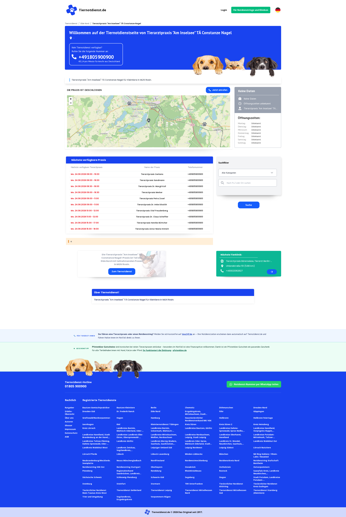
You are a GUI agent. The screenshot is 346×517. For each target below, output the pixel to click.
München (223, 454)
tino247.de (187, 334)
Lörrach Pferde (89, 454)
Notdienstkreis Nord (229, 460)
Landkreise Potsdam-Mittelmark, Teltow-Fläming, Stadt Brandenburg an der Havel (267, 438)
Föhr (221, 411)
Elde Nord (85, 23)
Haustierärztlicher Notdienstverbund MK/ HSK (198, 419)
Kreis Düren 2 (225, 424)
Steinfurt (121, 483)
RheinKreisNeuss (193, 470)
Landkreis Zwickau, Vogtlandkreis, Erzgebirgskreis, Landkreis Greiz (130, 451)
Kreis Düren (190, 424)
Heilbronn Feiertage (263, 418)
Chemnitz (189, 407)
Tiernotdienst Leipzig (161, 490)
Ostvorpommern (261, 467)
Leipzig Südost (226, 447)
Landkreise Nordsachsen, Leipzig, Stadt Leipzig (197, 436)
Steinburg (87, 483)
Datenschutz (71, 433)
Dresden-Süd (88, 411)
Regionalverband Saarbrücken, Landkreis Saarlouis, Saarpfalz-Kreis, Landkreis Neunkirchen (129, 474)
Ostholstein (225, 467)
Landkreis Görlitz (125, 441)
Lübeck (120, 454)
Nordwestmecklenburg (196, 460)
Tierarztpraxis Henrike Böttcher (152, 222)
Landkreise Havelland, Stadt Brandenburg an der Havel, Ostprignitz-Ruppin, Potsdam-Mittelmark (96, 438)
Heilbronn (224, 418)
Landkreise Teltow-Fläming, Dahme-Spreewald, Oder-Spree (96, 444)
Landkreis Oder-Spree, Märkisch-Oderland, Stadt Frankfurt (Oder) (197, 444)
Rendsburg (156, 470)
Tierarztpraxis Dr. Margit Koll (152, 186)
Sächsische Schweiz (92, 477)
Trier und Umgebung (92, 496)
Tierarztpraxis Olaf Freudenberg (152, 210)
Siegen (222, 477)
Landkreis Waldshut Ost (265, 441)
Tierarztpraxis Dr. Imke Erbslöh (152, 204)
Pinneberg (87, 470)
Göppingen (258, 411)
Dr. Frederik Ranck (125, 411)
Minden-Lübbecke (193, 454)
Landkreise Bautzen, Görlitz (198, 428)
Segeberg (189, 477)
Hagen (120, 418)
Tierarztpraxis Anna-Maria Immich (152, 229)
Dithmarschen (226, 407)
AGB (67, 436)
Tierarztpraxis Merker (152, 192)
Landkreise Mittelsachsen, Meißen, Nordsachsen (164, 436)
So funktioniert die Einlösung (157, 350)
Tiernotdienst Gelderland (129, 490)
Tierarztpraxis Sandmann (152, 180)
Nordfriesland (157, 460)
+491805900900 (96, 57)
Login (224, 10)
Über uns (69, 418)
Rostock (223, 470)
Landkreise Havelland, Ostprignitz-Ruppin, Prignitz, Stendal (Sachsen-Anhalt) (266, 432)
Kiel (118, 424)
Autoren (69, 421)
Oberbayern (156, 467)
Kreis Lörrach (88, 428)
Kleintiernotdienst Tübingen (165, 424)
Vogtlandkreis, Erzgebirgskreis (124, 498)
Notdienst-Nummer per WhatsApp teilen (256, 384)
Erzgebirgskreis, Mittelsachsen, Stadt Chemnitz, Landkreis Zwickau (195, 415)
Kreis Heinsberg (261, 424)
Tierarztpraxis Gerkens (152, 174)
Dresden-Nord (260, 407)
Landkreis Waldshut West (95, 447)
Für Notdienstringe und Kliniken (250, 10)
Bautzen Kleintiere (126, 407)
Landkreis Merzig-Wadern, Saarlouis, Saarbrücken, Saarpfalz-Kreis (164, 444)
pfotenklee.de (180, 350)
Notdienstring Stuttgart (128, 467)
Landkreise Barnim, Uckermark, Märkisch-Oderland (161, 431)
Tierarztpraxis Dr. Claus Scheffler (152, 216)
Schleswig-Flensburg (127, 477)
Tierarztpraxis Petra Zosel (152, 198)
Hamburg (155, 418)
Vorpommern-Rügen (161, 496)
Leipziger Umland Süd (161, 447)
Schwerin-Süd (157, 477)
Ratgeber (69, 407)
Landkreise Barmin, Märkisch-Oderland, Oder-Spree (129, 431)
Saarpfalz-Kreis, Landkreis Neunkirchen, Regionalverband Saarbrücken (266, 474)
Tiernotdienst (71, 23)
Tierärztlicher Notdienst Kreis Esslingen (265, 485)
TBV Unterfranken (194, 483)
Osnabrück (190, 467)
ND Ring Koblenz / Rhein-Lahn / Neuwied (265, 455)
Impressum (70, 429)
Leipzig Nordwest (193, 447)
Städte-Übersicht (69, 412)
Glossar (68, 425)
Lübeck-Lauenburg (160, 454)
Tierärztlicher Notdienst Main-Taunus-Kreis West (94, 491)
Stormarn (155, 483)
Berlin (153, 407)
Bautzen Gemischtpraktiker (96, 407)
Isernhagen (88, 424)
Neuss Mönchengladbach (129, 460)
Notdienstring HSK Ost (93, 467)
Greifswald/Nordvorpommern (96, 418)
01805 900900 (75, 386)
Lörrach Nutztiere (262, 447)
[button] (148, 120)
